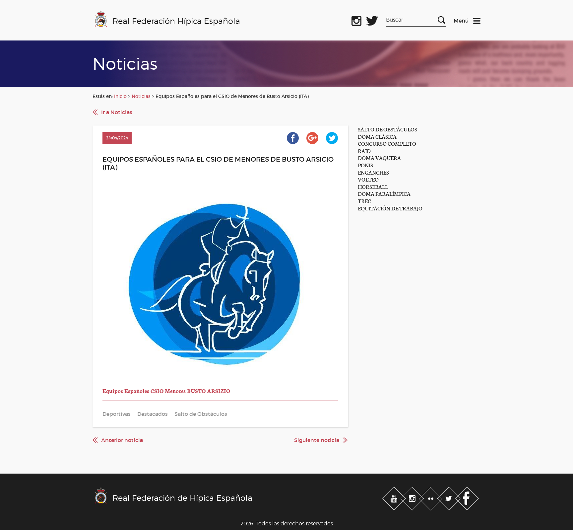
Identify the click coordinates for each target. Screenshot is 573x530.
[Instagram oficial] (356, 19)
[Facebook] (467, 497)
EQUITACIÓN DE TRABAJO (390, 208)
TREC (364, 200)
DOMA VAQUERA (379, 157)
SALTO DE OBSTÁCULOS (387, 129)
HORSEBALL (373, 186)
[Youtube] (395, 497)
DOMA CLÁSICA (377, 136)
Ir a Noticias (116, 112)
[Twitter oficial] (372, 19)
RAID (364, 150)
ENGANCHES (373, 172)
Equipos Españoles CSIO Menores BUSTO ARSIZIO (166, 390)
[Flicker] (431, 497)
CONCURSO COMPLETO (387, 143)
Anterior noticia (122, 440)
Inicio (120, 96)
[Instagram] (413, 497)
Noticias (141, 96)
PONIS (365, 165)
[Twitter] (449, 497)
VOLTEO (368, 179)
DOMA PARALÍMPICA (384, 193)
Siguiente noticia (316, 440)
